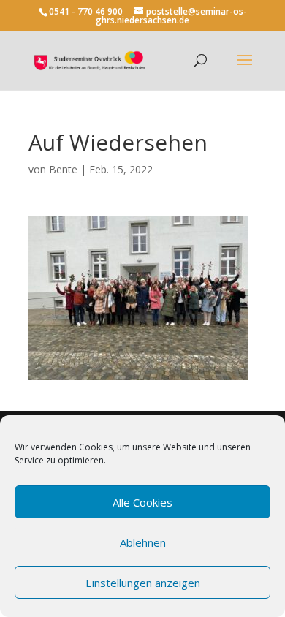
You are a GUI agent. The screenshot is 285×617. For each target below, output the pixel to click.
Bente (63, 169)
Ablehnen (143, 542)
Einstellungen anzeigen (143, 582)
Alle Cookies (142, 502)
